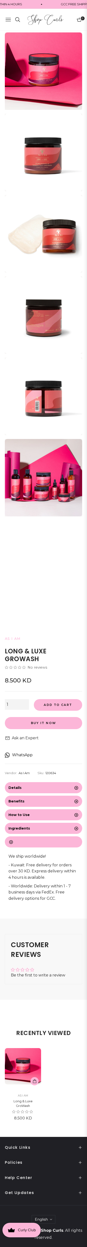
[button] (16, 667)
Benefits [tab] (16, 801)
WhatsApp (22, 755)
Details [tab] (15, 788)
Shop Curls (52, 1230)
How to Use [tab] (19, 815)
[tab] (43, 841)
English (41, 1219)
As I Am (23, 1095)
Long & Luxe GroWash (23, 1103)
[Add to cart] (34, 1081)
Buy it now (43, 723)
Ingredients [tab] (19, 828)
